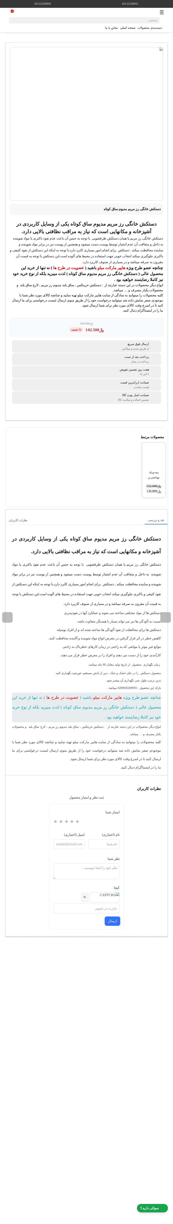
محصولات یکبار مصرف (147, 290)
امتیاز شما (112, 812)
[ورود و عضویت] (17, 12)
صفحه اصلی (127, 27)
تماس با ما (111, 27)
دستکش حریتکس (89, 285)
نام (111, 834)
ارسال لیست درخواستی (49, 300)
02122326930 (43, 3)
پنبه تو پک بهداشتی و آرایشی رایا (154, 475)
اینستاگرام (145, 310)
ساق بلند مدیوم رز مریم (57, 285)
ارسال (112, 921)
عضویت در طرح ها (68, 267)
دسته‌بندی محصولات (150, 27)
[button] (165, 617)
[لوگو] (89, 12)
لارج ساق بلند (29, 285)
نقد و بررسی (156, 520)
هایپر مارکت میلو (111, 267)
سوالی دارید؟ (149, 1208)
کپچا (116, 887)
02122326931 (130, 3)
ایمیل (74, 834)
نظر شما (113, 858)
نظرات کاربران (18, 520)
